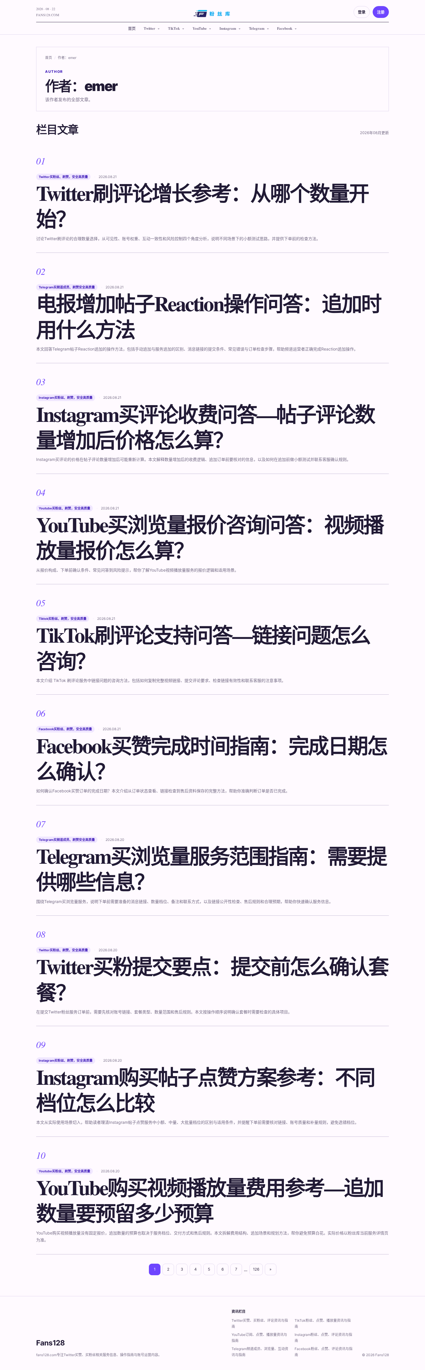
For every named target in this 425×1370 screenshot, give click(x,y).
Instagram (227, 28)
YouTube (200, 28)
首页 (132, 28)
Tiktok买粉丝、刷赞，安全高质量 (62, 619)
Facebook (284, 28)
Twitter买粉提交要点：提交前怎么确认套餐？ (212, 979)
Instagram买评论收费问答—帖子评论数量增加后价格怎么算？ (205, 427)
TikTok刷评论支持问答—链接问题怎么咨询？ (203, 648)
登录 (361, 12)
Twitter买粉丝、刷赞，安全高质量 (63, 177)
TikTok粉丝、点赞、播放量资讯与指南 (323, 1323)
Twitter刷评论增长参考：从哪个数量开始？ (202, 206)
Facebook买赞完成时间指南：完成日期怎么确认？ (211, 758)
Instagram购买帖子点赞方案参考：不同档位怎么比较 (205, 1090)
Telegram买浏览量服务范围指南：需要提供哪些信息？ (211, 869)
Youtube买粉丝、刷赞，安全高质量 (64, 508)
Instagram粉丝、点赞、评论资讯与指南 (323, 1337)
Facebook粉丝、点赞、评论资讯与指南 (323, 1352)
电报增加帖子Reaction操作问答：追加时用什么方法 (208, 316)
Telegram (257, 28)
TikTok (174, 28)
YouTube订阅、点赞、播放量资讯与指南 (259, 1337)
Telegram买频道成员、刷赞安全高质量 (67, 287)
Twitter (149, 28)
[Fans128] (212, 15)
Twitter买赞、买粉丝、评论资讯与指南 (260, 1323)
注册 (381, 12)
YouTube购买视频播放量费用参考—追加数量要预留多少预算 (209, 1200)
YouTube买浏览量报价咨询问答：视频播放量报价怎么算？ (209, 537)
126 (256, 1269)
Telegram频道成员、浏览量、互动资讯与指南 (260, 1352)
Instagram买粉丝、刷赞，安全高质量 (66, 398)
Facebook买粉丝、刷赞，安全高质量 (65, 729)
